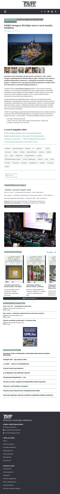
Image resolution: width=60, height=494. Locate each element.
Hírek (4, 441)
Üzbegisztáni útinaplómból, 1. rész (14, 377)
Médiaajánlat (7, 457)
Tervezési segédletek (9, 478)
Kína (6, 155)
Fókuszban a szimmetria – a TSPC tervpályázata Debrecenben (25, 139)
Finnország (50, 163)
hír (33, 148)
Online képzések (8, 454)
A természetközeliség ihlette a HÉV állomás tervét (20, 142)
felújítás (15, 152)
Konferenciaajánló (8, 444)
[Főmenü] (5, 11)
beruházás (8, 152)
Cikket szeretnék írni (10, 427)
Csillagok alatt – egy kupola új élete (15, 359)
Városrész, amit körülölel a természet (15, 386)
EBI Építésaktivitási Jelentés (13, 159)
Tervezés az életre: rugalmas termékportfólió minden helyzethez (24, 382)
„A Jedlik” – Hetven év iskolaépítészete (16, 364)
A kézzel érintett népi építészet (13, 368)
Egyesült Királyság (18, 148)
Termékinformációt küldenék (12, 430)
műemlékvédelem (30, 155)
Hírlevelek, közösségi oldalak (11, 488)
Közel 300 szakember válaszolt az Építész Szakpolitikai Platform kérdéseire (28, 395)
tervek (52, 159)
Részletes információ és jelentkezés (17, 206)
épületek (22, 152)
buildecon (41, 152)
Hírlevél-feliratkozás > (30, 298)
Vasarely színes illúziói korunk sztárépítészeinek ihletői (21, 390)
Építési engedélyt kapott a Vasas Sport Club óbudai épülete (24, 136)
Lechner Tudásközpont (29, 159)
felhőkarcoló (19, 155)
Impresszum (6, 460)
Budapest (7, 148)
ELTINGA (7, 163)
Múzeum (40, 159)
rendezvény (16, 163)
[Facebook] (42, 11)
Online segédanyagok (9, 482)
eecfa (46, 159)
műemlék (42, 163)
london (48, 148)
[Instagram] (45, 11)
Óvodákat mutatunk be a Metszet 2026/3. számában (13, 285)
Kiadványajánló (7, 450)
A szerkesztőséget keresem (12, 433)
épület (11, 155)
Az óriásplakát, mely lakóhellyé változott (16, 373)
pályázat (38, 148)
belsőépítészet (33, 163)
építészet (27, 148)
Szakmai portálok (8, 485)
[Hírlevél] (48, 11)
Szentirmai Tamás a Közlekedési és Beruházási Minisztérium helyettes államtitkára (26, 354)
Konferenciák (7, 468)
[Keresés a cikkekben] (55, 11)
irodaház (39, 155)
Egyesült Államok (32, 152)
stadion (7, 166)
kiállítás (49, 152)
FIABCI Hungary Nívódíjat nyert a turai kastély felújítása (22, 133)
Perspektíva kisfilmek (9, 447)
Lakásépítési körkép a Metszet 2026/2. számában (35, 285)
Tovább (50, 252)
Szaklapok (6, 475)
